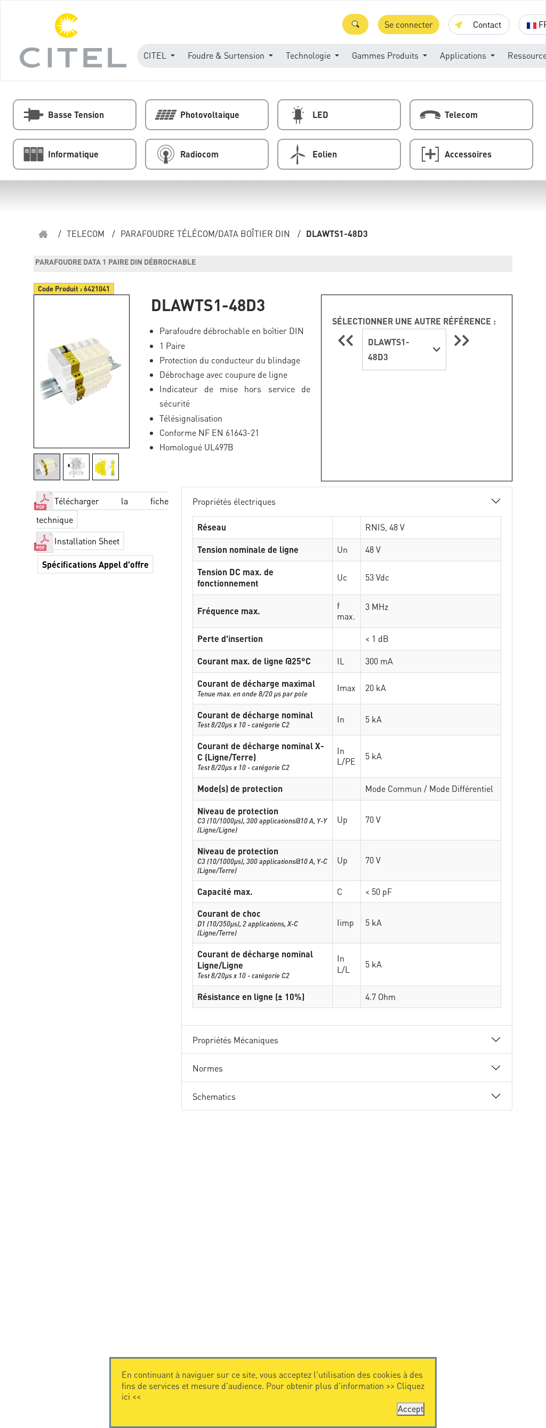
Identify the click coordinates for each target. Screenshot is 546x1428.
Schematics (214, 1096)
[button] (355, 24)
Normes (207, 1068)
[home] (43, 234)
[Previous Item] (347, 340)
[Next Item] (461, 340)
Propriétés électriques (234, 501)
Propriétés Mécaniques (235, 1039)
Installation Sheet (86, 540)
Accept (410, 1408)
